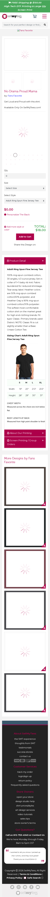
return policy (25, 780)
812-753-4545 (20, 835)
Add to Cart (25, 236)
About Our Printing (20, 433)
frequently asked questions (25, 785)
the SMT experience (25, 739)
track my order (25, 772)
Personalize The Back (18, 214)
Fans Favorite (15, 95)
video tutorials (25, 814)
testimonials (25, 747)
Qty (6, 170)
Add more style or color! (14, 228)
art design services (25, 810)
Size (6, 183)
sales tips (25, 818)
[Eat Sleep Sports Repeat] (25, 527)
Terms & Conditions (30, 874)
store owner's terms (25, 823)
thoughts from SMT (25, 743)
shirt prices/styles (25, 805)
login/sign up (25, 776)
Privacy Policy (14, 877)
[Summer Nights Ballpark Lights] (25, 486)
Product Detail (17, 261)
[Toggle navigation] (45, 16)
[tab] (25, 261)
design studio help (25, 801)
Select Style (10, 195)
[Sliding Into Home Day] (25, 651)
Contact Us (38, 835)
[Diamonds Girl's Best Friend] (25, 610)
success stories (25, 752)
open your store (25, 797)
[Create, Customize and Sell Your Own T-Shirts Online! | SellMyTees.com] (12, 16)
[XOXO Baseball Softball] (25, 692)
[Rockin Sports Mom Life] (25, 569)
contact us (25, 756)
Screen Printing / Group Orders (22, 442)
